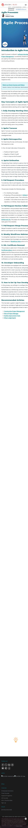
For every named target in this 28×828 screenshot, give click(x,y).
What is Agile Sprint (10, 318)
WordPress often (16, 241)
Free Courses (5, 793)
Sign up (3, 803)
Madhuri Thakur (10, 16)
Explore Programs (6, 795)
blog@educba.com (21, 9)
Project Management (7, 56)
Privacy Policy (19, 825)
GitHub (25, 195)
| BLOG (14, 5)
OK (26, 818)
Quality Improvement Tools (12, 315)
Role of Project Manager (11, 313)
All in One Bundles (6, 800)
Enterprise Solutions (7, 791)
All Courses (4, 798)
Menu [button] (24, 4)
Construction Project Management (14, 311)
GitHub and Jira (6, 219)
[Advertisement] (18, 341)
